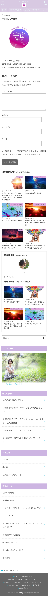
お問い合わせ (8, 493)
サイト (5, 139)
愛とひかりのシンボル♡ (13, 550)
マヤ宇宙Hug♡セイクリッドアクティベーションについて (22, 525)
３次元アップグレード (12, 475)
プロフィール (8, 516)
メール (6, 127)
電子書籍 (6, 558)
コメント (7, 91)
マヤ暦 (5, 459)
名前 (5, 115)
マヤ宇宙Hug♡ (19, 593)
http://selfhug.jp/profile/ (12, 384)
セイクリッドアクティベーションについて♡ (21, 508)
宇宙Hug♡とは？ (15, 10)
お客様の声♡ (8, 500)
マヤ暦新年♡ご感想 (11, 535)
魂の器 (5, 467)
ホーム (4, 10)
